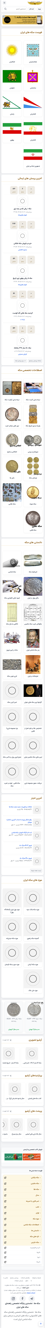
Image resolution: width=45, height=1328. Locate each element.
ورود (39, 9)
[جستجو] (5, 9)
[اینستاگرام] (13, 1298)
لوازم (37, 1213)
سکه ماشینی (35, 1183)
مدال (37, 1195)
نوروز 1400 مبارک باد (26, 858)
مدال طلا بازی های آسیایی (33, 1134)
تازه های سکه (34, 1236)
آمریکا (38, 1262)
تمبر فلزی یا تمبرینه (32, 1201)
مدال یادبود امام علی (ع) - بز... (15, 1098)
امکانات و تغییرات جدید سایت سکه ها (20, 807)
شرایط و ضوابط (36, 1278)
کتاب (37, 1207)
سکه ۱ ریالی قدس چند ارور (22, 208)
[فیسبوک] (22, 1298)
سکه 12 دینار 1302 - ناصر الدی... (31, 1063)
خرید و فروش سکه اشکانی (23, 243)
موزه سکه (36, 1219)
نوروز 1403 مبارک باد (25, 845)
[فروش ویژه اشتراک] (22, 20)
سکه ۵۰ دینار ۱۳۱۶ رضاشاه (22, 348)
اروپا (38, 1257)
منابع (27, 1281)
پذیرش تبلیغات (18, 1281)
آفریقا (38, 1252)
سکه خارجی (35, 1242)
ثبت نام (32, 9)
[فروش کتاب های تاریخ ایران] (13, 1160)
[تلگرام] (32, 1298)
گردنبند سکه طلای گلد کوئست (22, 313)
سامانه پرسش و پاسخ (35, 361)
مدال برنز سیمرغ (16, 1134)
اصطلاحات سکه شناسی (31, 1224)
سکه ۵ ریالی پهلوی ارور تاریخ (22, 278)
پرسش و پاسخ (14, 1278)
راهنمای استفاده (25, 1278)
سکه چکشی (35, 1177)
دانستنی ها (35, 1230)
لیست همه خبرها (36, 871)
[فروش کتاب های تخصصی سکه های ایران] (31, 1160)
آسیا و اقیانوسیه (35, 1248)
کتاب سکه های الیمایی (34, 1098)
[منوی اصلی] (4, 3)
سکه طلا (36, 1189)
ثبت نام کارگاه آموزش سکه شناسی (21, 832)
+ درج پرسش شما (20, 361)
